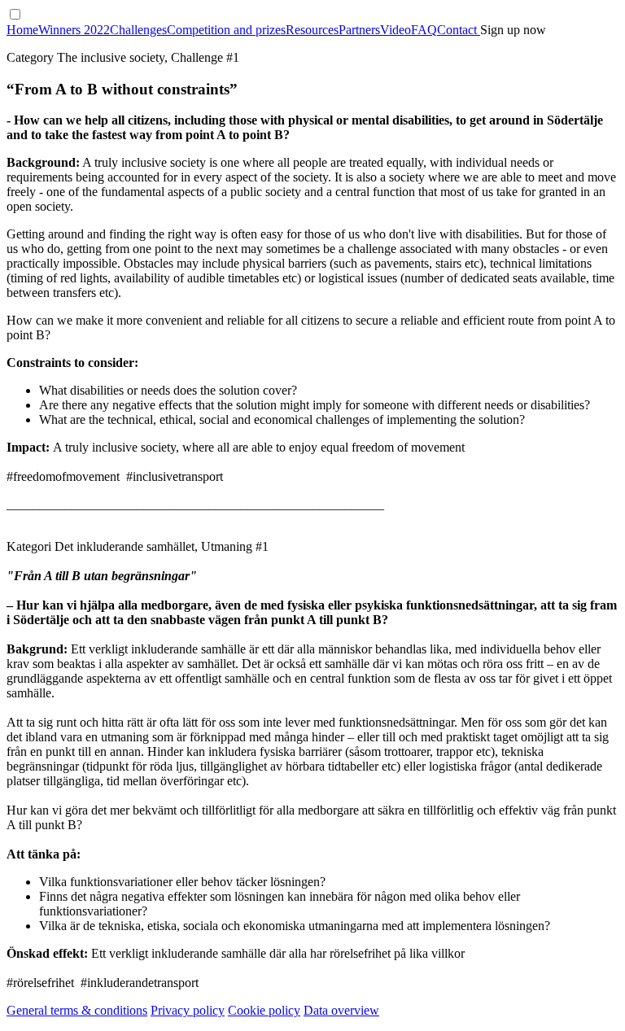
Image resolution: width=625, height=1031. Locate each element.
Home (22, 30)
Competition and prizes (226, 30)
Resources (312, 30)
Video (395, 30)
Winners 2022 (74, 30)
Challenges (138, 30)
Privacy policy (188, 1010)
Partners (359, 30)
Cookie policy (264, 1010)
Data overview (341, 1010)
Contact (458, 30)
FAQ (424, 30)
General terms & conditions (77, 1010)
